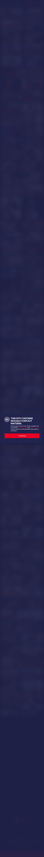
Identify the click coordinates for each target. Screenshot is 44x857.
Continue (22, 436)
